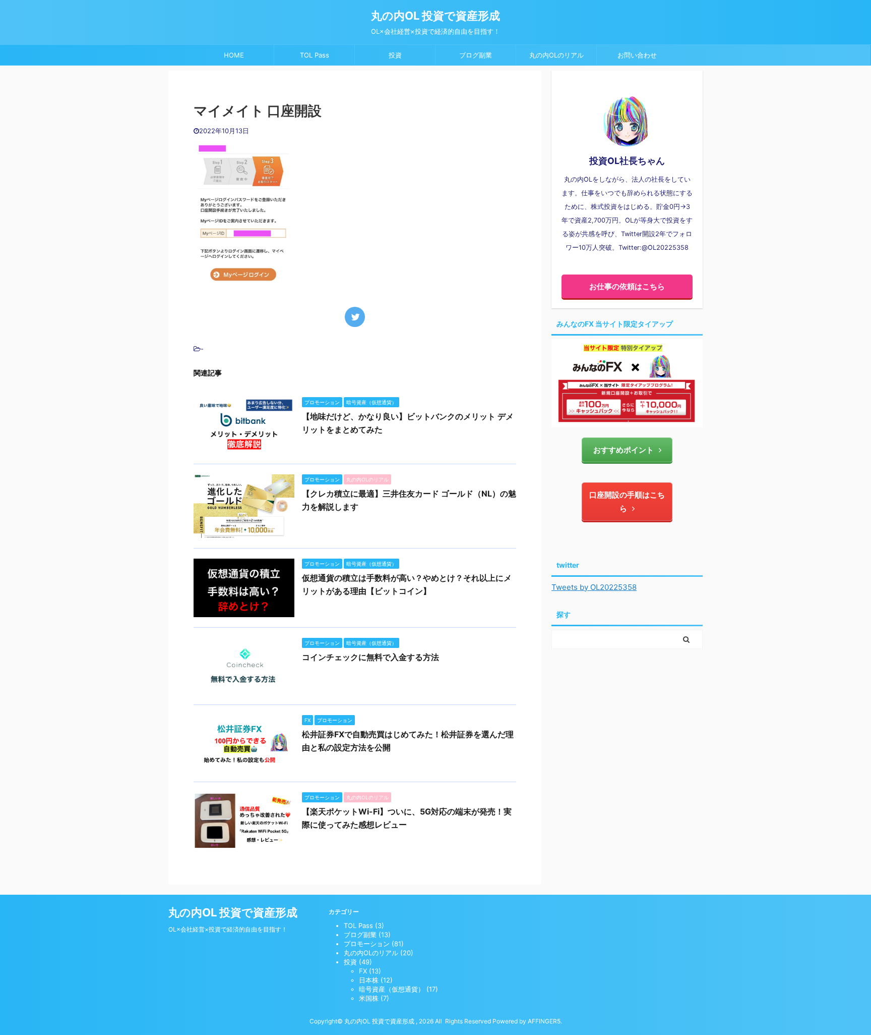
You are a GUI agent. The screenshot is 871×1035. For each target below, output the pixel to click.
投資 (395, 55)
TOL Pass (314, 55)
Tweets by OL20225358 (594, 587)
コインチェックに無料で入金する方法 (370, 657)
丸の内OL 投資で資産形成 (435, 15)
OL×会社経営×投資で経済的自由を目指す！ (227, 929)
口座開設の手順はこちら (627, 501)
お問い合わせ (637, 55)
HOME (234, 55)
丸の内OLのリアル (556, 55)
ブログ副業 (475, 55)
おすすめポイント (623, 450)
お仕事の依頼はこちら (627, 286)
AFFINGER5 (544, 1021)
